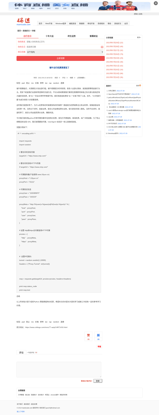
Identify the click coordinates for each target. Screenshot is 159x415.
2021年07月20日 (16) (114, 70)
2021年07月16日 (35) (114, 77)
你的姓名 (21, 42)
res (32, 83)
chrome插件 (55, 395)
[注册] (140, 14)
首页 (40, 23)
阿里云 (47, 395)
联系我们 (27, 404)
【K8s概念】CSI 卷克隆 (120, 107)
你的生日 (21, 47)
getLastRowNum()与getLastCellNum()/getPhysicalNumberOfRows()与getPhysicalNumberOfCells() (124, 101)
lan (46, 83)
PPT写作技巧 (117, 123)
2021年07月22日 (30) (114, 62)
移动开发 (91, 23)
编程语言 (72, 23)
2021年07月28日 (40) (114, 46)
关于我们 (20, 404)
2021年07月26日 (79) (114, 54)
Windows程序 (61, 23)
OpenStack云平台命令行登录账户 (123, 94)
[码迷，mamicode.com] (23, 25)
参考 (42, 83)
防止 (28, 83)
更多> (139, 37)
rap (50, 83)
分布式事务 (116, 91)
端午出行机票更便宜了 (25, 316)
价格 (37, 83)
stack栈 (115, 117)
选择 (62, 83)
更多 (137, 86)
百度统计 (34, 395)
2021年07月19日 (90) (114, 73)
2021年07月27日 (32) (114, 50)
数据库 (81, 23)
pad (23, 83)
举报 (99, 347)
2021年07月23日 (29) (114, 58)
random (56, 83)
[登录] (136, 14)
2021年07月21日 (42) (114, 66)
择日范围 (21, 52)
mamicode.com (27, 408)
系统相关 (101, 23)
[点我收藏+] (81, 78)
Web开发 (48, 23)
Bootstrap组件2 (117, 133)
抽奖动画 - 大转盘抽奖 (120, 120)
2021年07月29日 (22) (114, 43)
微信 (109, 23)
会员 (126, 23)
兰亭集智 (21, 395)
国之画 (27, 395)
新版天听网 (63, 395)
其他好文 (117, 23)
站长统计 (41, 395)
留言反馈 (34, 404)
